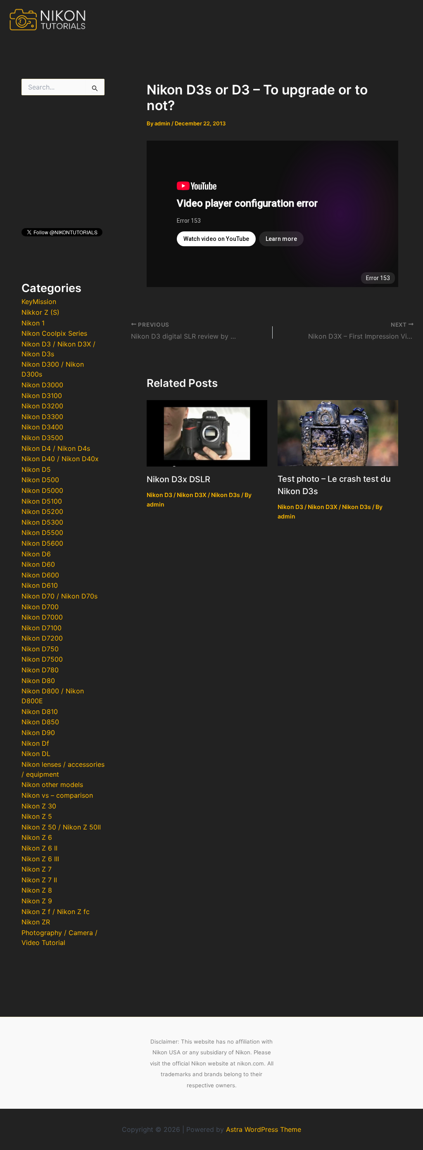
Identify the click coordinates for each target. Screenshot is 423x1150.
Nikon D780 (40, 670)
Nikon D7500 (42, 659)
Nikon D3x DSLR (178, 479)
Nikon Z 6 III (40, 859)
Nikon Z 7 (36, 869)
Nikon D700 (40, 607)
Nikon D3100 (41, 395)
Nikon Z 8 (36, 890)
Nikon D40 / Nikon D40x (60, 459)
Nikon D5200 (42, 511)
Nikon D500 (40, 480)
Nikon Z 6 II (39, 848)
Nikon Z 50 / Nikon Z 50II (61, 827)
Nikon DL (35, 753)
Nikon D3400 (42, 427)
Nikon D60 (38, 564)
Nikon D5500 (42, 532)
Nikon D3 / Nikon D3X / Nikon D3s (193, 494)
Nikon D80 (38, 680)
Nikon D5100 (41, 501)
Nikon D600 (40, 575)
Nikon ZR (35, 922)
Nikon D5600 (42, 543)
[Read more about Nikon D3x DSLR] (207, 433)
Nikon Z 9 (36, 901)
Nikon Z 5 (36, 816)
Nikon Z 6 (36, 837)
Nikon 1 (33, 323)
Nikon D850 (40, 722)
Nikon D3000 (42, 385)
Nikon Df (35, 743)
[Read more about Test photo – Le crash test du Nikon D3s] (338, 432)
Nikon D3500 (42, 438)
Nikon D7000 (42, 617)
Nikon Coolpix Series (54, 333)
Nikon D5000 (42, 490)
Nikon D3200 (42, 406)
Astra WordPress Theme (263, 1129)
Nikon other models (52, 784)
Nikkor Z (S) (40, 312)
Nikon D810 (39, 711)
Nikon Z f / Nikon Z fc (55, 911)
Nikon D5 (36, 469)
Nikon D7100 (41, 628)
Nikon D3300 (42, 416)
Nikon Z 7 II (39, 880)
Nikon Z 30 (38, 806)
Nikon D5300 (42, 522)
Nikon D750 (40, 649)
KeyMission (38, 301)
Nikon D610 (39, 585)
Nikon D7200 (42, 638)
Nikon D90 (38, 732)
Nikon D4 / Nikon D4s (55, 448)
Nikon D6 (36, 554)
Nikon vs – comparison (57, 795)
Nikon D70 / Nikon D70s (59, 596)
